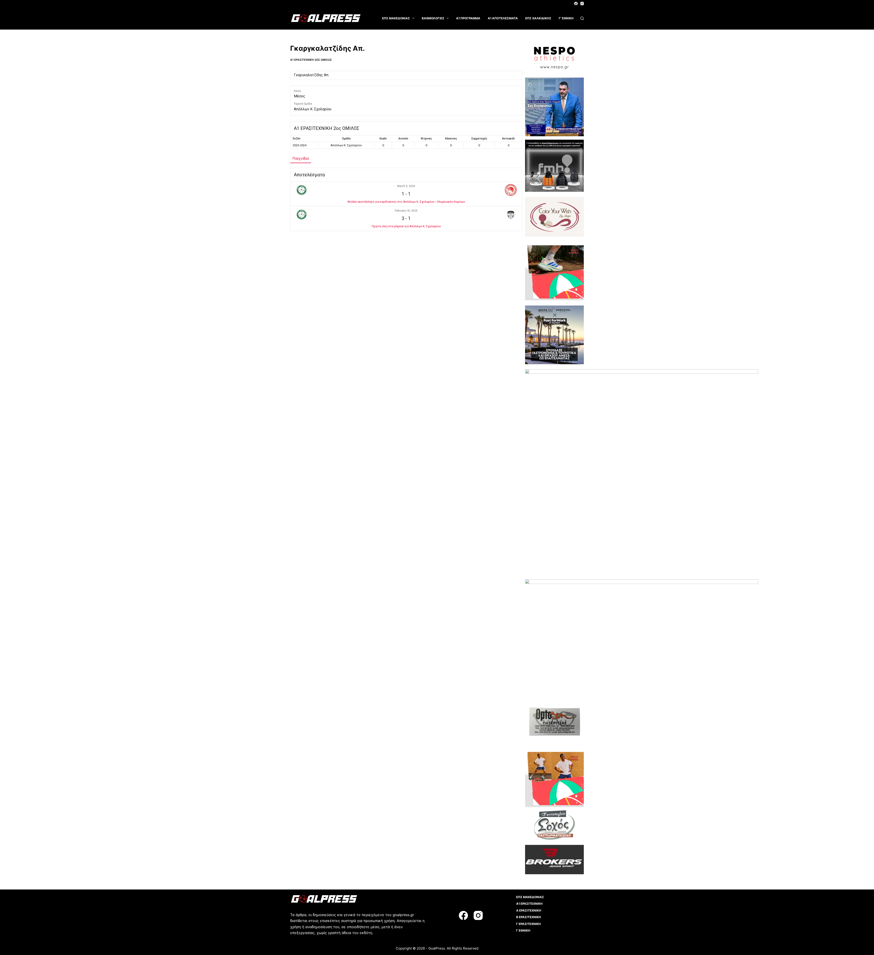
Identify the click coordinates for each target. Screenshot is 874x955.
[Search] (582, 18)
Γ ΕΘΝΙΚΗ (523, 930)
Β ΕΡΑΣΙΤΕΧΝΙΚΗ (528, 917)
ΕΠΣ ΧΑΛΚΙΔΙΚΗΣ (538, 18)
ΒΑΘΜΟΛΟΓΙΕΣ (433, 18)
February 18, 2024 (406, 210)
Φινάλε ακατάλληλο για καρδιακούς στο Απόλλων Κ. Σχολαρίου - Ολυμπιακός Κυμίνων (406, 201)
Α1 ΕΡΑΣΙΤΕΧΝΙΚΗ (529, 903)
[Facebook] (576, 3)
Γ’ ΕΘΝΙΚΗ (566, 18)
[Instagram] (582, 3)
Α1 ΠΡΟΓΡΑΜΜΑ (468, 18)
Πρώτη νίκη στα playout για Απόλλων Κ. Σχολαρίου (406, 226)
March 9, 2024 (406, 186)
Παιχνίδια (300, 158)
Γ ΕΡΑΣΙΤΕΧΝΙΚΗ (528, 924)
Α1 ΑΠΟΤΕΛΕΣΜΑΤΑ (503, 18)
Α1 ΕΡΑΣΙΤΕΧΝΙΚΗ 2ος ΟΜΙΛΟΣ (311, 59)
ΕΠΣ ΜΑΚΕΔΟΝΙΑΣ (396, 18)
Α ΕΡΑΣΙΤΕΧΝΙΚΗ (528, 910)
